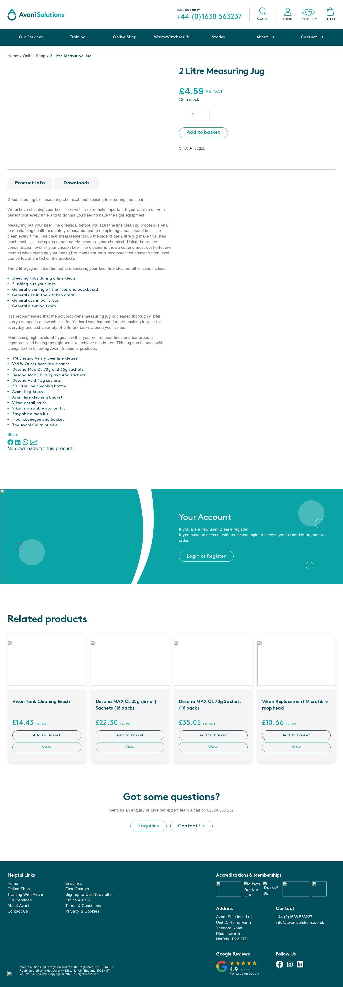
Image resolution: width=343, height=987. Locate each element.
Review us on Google (244, 973)
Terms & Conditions (83, 905)
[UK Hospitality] (228, 889)
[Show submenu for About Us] (265, 44)
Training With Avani (25, 894)
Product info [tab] (30, 183)
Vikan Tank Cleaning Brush (41, 702)
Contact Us (312, 37)
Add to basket (203, 132)
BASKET (330, 19)
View (46, 747)
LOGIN (287, 19)
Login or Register (206, 556)
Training (77, 37)
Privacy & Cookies (82, 911)
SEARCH (262, 19)
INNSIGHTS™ (308, 19)
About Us (265, 37)
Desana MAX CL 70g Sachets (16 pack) (210, 705)
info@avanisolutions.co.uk (300, 922)
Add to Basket (46, 735)
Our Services (31, 37)
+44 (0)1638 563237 (209, 17)
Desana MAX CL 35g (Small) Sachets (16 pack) (126, 705)
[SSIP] (252, 889)
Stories (218, 37)
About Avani (18, 905)
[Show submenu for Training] (78, 44)
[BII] (271, 889)
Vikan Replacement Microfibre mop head (295, 705)
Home (12, 56)
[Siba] (296, 889)
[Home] (35, 14)
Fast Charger (77, 889)
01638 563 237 (220, 810)
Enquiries (148, 826)
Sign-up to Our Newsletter (89, 894)
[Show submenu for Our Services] (31, 44)
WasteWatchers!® (171, 37)
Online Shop (124, 37)
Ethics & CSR (78, 900)
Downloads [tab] (76, 183)
